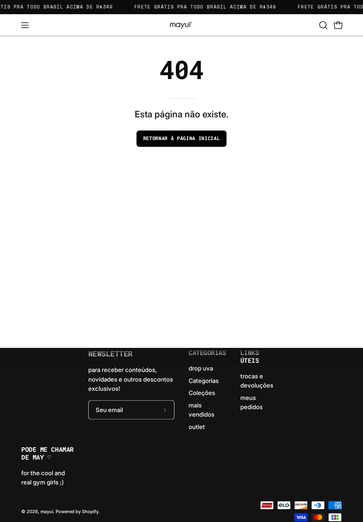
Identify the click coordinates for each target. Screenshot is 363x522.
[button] (323, 25)
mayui (46, 511)
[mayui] (181, 25)
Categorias (204, 380)
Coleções (202, 392)
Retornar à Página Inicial (181, 138)
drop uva (201, 368)
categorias (207, 353)
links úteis (249, 357)
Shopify (90, 511)
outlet (197, 426)
